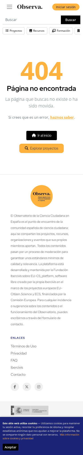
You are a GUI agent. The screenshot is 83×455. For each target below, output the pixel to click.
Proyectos (16, 31)
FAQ (14, 360)
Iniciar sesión (66, 7)
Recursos (38, 31)
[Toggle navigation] (9, 7)
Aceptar (10, 447)
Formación (63, 31)
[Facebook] (15, 387)
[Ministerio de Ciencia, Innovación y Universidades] (30, 410)
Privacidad (19, 353)
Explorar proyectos (44, 148)
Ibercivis (17, 367)
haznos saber (62, 117)
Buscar (70, 19)
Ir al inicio (44, 135)
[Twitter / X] (27, 387)
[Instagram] (39, 387)
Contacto (18, 374)
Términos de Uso (23, 346)
